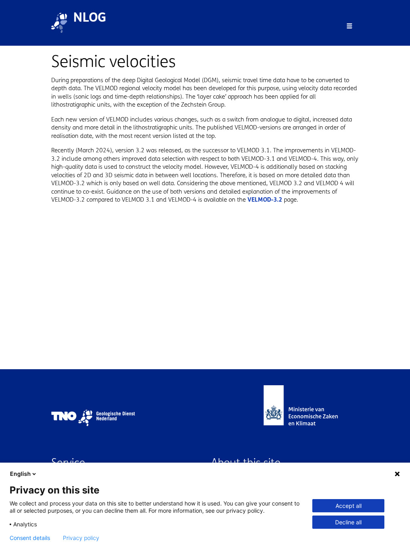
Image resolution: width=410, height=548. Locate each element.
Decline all (348, 522)
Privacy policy (81, 538)
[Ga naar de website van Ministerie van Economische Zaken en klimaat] (309, 418)
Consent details (30, 538)
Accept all (349, 505)
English (20, 473)
